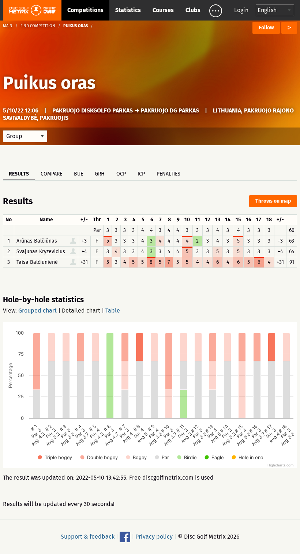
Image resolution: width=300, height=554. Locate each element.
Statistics (128, 10)
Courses (163, 10)
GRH (100, 174)
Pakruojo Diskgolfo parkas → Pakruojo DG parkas (125, 110)
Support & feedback (88, 536)
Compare (51, 174)
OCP (121, 174)
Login (241, 10)
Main (7, 25)
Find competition (37, 25)
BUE (78, 174)
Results (19, 174)
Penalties (168, 174)
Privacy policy (154, 536)
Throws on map (273, 201)
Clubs (192, 10)
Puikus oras (49, 82)
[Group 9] (25, 136)
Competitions (85, 10)
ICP (141, 174)
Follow (266, 28)
